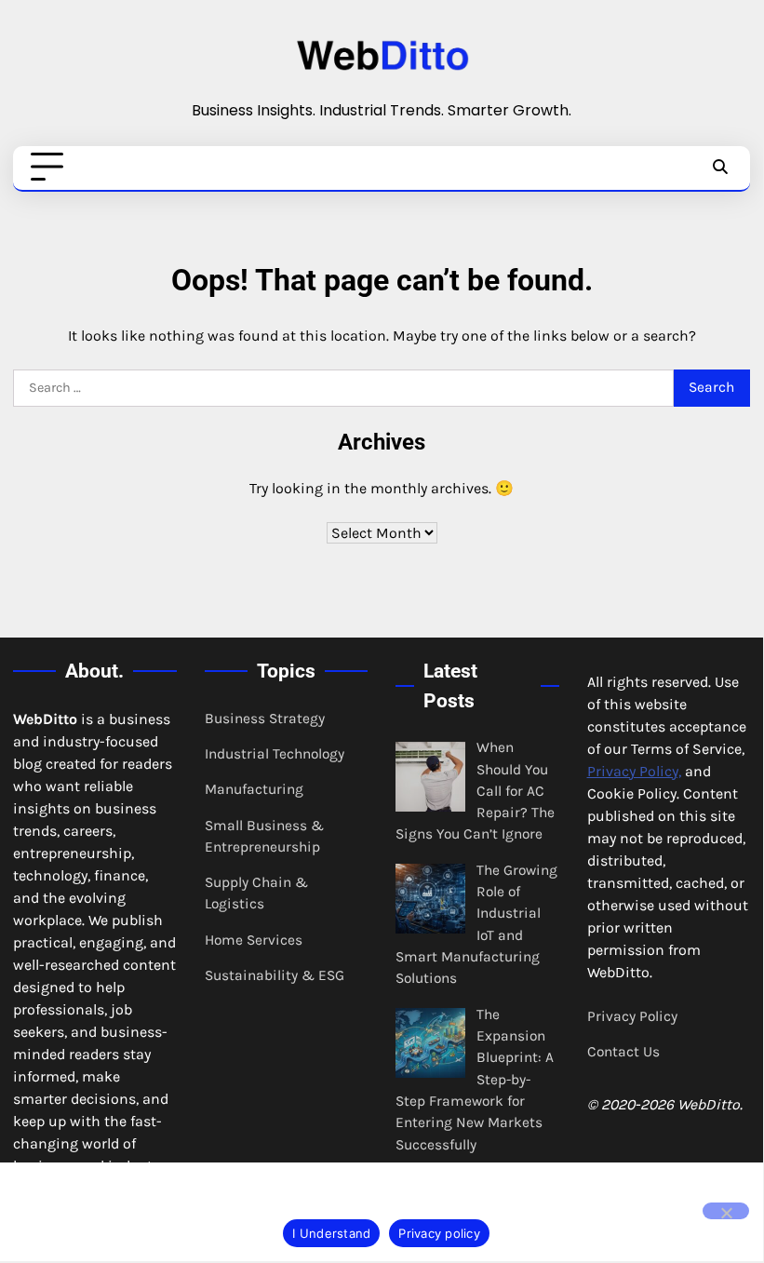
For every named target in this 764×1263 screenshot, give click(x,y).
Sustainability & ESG (274, 975)
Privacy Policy (632, 1016)
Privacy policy (439, 1233)
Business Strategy (265, 718)
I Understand (331, 1233)
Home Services (253, 940)
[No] (726, 1211)
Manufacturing (254, 789)
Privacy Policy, (634, 771)
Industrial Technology (274, 754)
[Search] (720, 167)
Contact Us (623, 1051)
